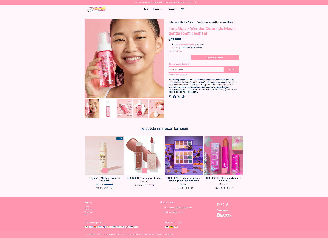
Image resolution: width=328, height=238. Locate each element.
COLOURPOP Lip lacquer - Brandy (144, 178)
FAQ (182, 9)
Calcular (231, 69)
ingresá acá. (153, 234)
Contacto (172, 9)
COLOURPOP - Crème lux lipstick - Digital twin (223, 179)
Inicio (146, 9)
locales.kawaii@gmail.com (174, 212)
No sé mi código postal (178, 75)
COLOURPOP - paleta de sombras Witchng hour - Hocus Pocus (184, 179)
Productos (157, 9)
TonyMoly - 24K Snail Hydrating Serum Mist (104, 179)
